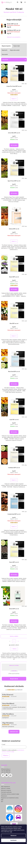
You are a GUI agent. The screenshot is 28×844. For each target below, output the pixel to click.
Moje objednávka (5, 786)
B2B (2, 799)
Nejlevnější (16, 46)
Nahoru (15, 648)
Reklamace (4, 796)
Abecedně (5, 54)
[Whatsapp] (10, 775)
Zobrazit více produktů (13, 37)
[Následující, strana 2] (14, 641)
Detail (13, 98)
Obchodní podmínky (6, 792)
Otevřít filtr (5, 59)
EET (2, 801)
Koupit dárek (14, 678)
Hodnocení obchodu (14, 686)
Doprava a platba (5, 788)
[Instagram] (6, 775)
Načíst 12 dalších (14, 636)
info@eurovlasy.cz (5, 769)
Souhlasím (13, 840)
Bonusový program (6, 790)
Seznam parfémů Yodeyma (14, 12)
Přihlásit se (5, 755)
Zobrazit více (14, 731)
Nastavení (13, 835)
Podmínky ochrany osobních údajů (10, 794)
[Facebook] (3, 775)
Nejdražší (4, 50)
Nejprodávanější (15, 50)
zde (11, 831)
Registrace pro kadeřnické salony (10, 797)
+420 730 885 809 (5, 770)
